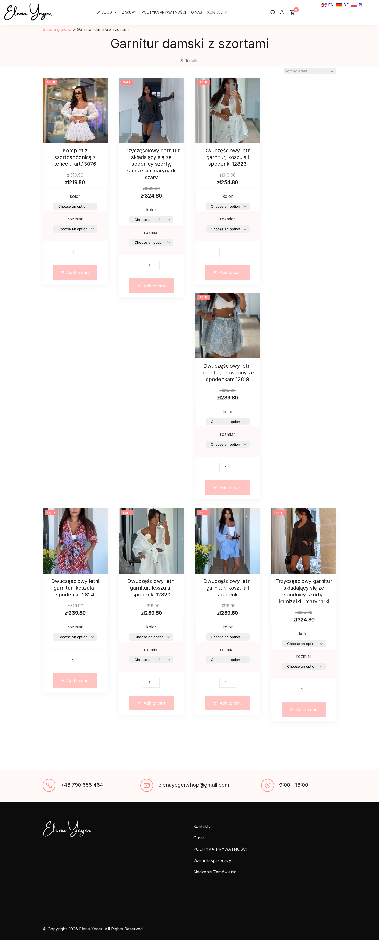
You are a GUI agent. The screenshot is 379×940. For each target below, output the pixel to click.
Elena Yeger (28, 11)
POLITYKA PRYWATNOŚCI (164, 12)
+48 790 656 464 (82, 785)
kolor (75, 196)
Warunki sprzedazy (212, 860)
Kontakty (217, 12)
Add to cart (78, 272)
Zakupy (129, 12)
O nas (196, 12)
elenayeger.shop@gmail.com (193, 785)
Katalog (104, 12)
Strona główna (57, 29)
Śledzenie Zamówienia (214, 871)
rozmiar (75, 219)
